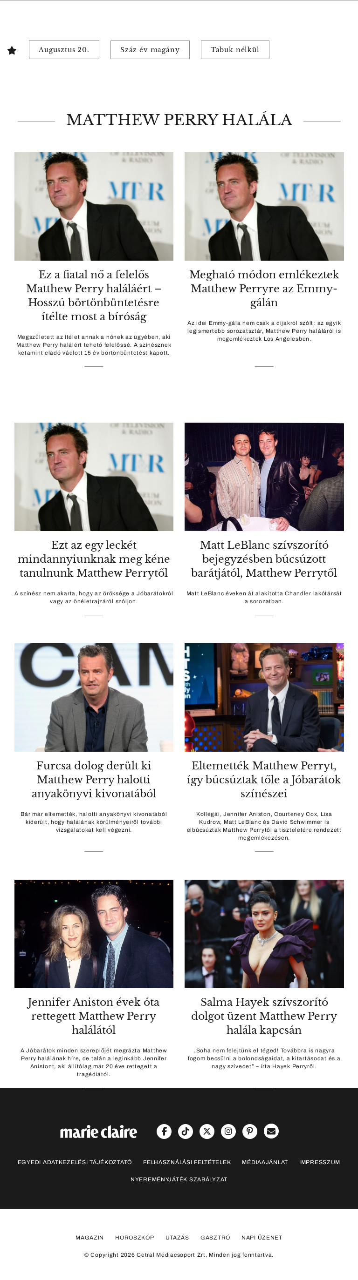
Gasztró (215, 1237)
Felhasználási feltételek (187, 1162)
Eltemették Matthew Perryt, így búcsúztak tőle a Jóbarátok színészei (264, 780)
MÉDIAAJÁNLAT (265, 1162)
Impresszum (319, 1162)
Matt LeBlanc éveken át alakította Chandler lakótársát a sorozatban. (264, 597)
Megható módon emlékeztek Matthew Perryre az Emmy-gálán (264, 289)
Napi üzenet (261, 1237)
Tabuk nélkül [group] (235, 50)
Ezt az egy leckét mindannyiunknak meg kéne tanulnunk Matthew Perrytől (94, 559)
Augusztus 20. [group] (64, 50)
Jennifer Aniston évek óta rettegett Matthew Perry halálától (93, 1016)
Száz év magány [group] (150, 50)
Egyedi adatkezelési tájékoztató (75, 1162)
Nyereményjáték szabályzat (179, 1179)
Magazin (90, 1237)
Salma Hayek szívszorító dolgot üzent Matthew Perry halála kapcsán (264, 1016)
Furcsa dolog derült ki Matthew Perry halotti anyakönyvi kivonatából (94, 780)
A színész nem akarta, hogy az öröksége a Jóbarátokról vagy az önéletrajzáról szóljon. (93, 597)
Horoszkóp (134, 1237)
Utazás (177, 1237)
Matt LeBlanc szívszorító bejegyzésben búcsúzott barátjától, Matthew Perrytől (264, 559)
